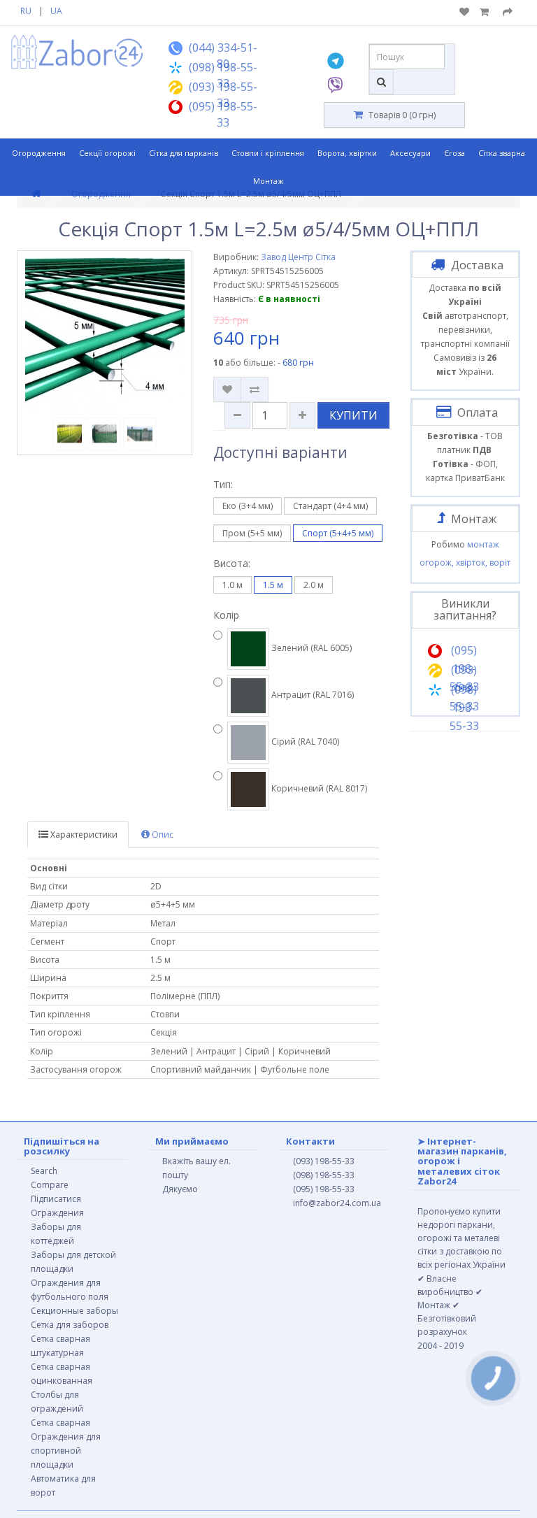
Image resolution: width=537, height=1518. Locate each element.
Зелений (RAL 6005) (310, 648)
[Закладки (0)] (464, 12)
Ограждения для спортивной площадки (66, 1450)
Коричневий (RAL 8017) (318, 788)
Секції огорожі (107, 153)
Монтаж (268, 181)
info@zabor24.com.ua (337, 1203)
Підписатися (56, 1199)
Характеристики (82, 834)
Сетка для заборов (69, 1325)
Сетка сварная (60, 1423)
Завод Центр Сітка (298, 257)
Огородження (39, 153)
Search (44, 1171)
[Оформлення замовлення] (508, 12)
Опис (161, 834)
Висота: (231, 563)
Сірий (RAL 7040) (304, 741)
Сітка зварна (501, 153)
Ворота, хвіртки (347, 153)
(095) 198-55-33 (324, 1189)
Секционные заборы (74, 1311)
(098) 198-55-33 (324, 1175)
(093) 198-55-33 (324, 1161)
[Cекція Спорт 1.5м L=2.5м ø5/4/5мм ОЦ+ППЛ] (104, 334)
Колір (226, 615)
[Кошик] (486, 12)
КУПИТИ (353, 415)
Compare (50, 1185)
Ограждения (57, 1213)
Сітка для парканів (183, 153)
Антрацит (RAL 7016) (311, 695)
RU (25, 11)
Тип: (223, 484)
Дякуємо (180, 1189)
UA (56, 11)
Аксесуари (410, 153)
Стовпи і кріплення (267, 153)
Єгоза (454, 153)
